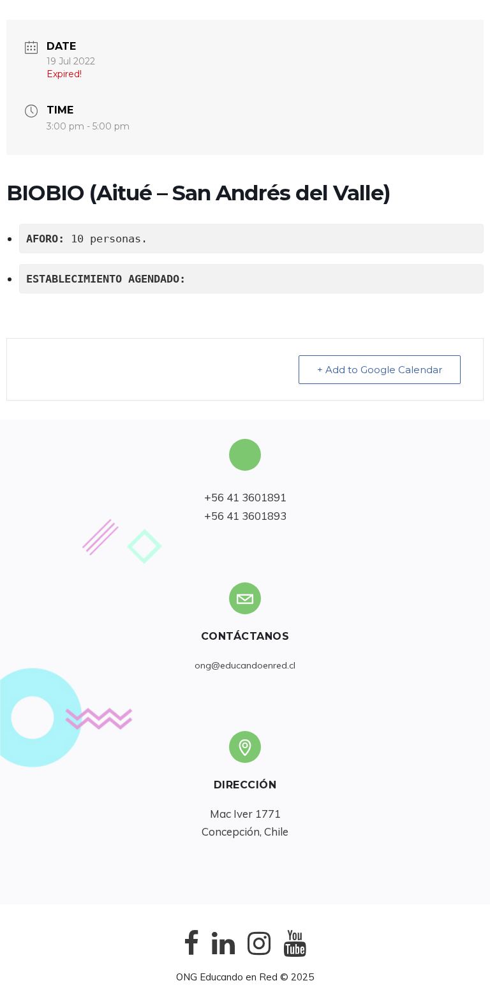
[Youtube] (295, 953)
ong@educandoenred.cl (245, 665)
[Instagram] (259, 953)
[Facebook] (191, 953)
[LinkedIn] (223, 953)
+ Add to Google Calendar (379, 370)
